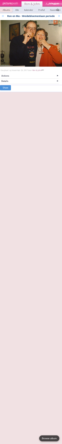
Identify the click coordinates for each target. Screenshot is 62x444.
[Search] (57, 10)
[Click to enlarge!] (31, 43)
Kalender (28, 9)
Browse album (49, 438)
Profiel (41, 9)
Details (4, 81)
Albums (6, 9)
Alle (17, 9)
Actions (5, 76)
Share (5, 88)
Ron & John (32, 4)
